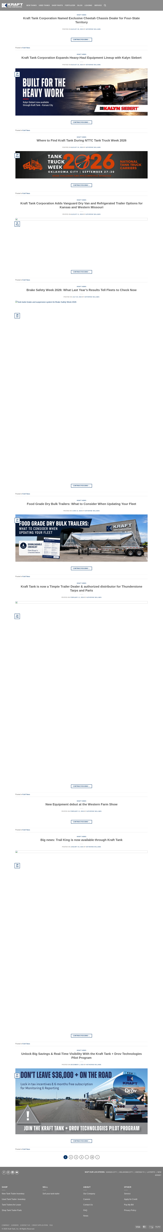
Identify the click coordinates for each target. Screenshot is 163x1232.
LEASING (88, 5)
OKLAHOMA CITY (126, 1172)
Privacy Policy (130, 1210)
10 (92, 1157)
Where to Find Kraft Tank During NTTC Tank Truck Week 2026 (81, 140)
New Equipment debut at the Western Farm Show (81, 804)
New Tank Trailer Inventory (13, 1194)
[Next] (97, 1157)
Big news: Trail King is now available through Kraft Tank (81, 840)
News (85, 1216)
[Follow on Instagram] (8, 1172)
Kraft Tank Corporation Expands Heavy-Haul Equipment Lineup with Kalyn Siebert (81, 57)
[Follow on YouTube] (17, 1172)
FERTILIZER (70, 5)
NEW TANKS (31, 5)
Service (127, 1194)
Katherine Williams (93, 29)
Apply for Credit (130, 1199)
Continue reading (81, 39)
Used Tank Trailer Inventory (13, 1199)
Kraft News (81, 15)
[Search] (105, 5)
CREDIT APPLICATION (40, 1225)
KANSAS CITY (111, 1172)
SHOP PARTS (57, 5)
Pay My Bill (129, 1205)
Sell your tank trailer (51, 1194)
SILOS (79, 5)
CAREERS (15, 1225)
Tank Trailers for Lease (11, 1205)
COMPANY (5, 1225)
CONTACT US (25, 1225)
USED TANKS (44, 5)
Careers (86, 1199)
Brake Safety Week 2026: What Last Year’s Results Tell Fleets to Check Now (81, 290)
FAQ (85, 1210)
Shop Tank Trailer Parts (12, 1210)
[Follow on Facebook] (4, 1172)
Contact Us (88, 1205)
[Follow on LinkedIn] (13, 1172)
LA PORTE (151, 1172)
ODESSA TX (140, 1172)
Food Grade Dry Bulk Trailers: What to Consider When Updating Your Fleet (81, 504)
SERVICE (98, 5)
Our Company (89, 1194)
